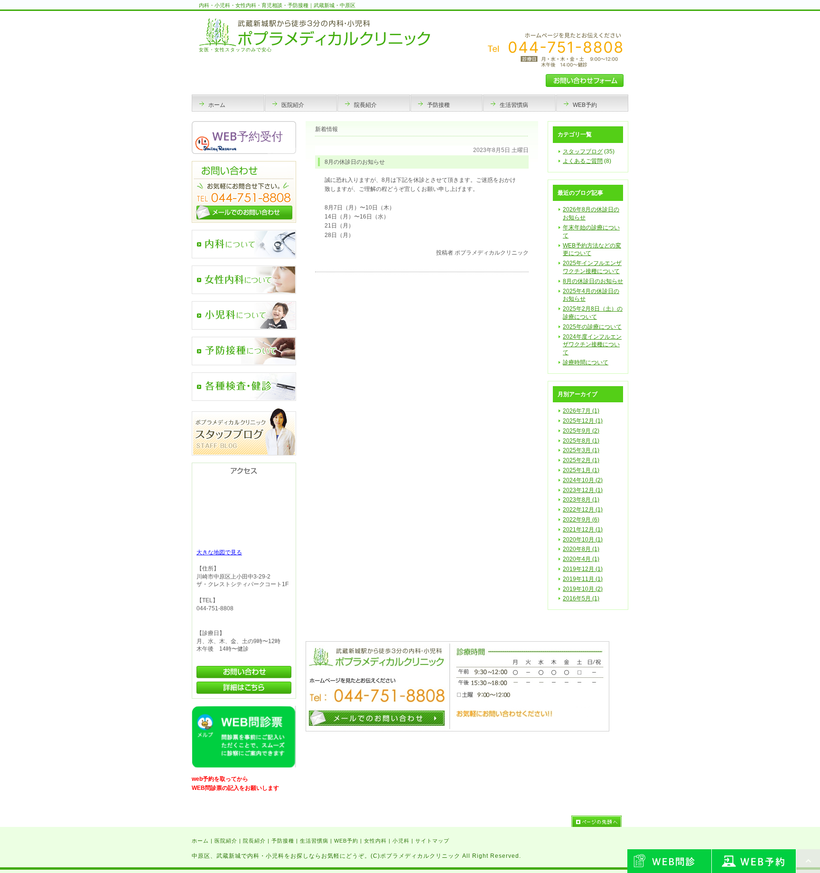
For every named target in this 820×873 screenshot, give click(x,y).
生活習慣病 (314, 841)
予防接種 (282, 841)
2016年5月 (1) (581, 598)
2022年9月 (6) (581, 519)
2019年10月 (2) (583, 589)
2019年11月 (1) (583, 579)
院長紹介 (254, 841)
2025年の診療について (592, 326)
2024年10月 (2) (583, 480)
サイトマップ (432, 841)
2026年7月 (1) (581, 411)
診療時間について (585, 362)
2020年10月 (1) (583, 539)
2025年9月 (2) (581, 430)
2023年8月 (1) (581, 499)
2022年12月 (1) (583, 509)
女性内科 (375, 841)
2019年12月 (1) (583, 569)
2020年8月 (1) (581, 549)
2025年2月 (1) (581, 460)
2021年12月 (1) (583, 529)
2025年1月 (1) (581, 470)
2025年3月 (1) (581, 450)
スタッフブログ (583, 151)
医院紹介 (225, 841)
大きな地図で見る (219, 552)
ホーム (200, 841)
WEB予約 (346, 841)
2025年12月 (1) (583, 421)
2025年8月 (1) (581, 440)
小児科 (401, 841)
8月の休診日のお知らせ (593, 281)
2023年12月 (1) (583, 490)
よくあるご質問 (583, 161)
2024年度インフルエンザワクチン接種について (592, 344)
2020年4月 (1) (581, 559)
